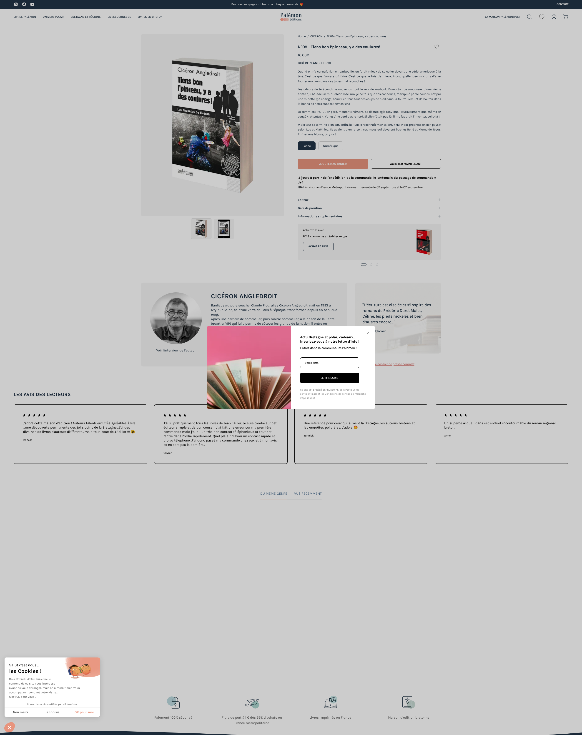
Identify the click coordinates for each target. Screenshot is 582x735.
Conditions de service (337, 393)
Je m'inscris (330, 377)
